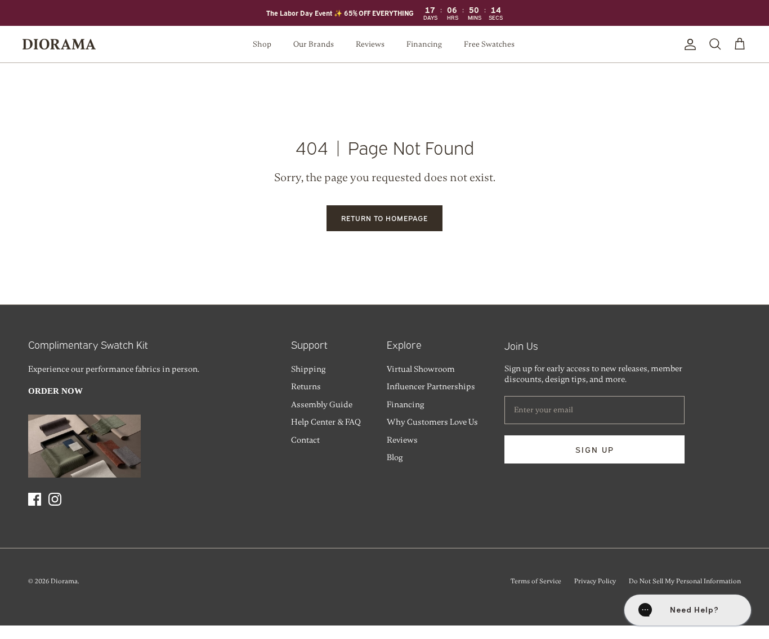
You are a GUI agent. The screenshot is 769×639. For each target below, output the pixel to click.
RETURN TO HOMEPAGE (384, 218)
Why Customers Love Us (432, 422)
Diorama (64, 581)
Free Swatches (489, 44)
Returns (306, 386)
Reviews (370, 44)
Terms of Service (536, 581)
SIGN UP (594, 449)
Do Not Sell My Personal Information (685, 581)
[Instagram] (54, 499)
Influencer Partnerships (431, 386)
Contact (305, 440)
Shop (262, 44)
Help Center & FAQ (326, 422)
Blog (395, 457)
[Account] (688, 44)
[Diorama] (59, 44)
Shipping (308, 369)
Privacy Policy (595, 581)
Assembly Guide (321, 404)
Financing (424, 44)
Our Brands (313, 44)
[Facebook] (34, 499)
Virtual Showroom (421, 369)
